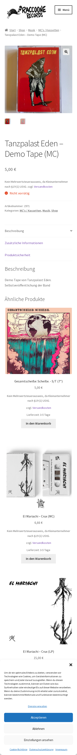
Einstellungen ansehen (38, 740)
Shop (22, 30)
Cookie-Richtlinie (18, 749)
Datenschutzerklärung (41, 749)
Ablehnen (38, 729)
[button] (71, 665)
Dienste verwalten (37, 706)
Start (12, 30)
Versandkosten (43, 186)
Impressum (61, 749)
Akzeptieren (38, 717)
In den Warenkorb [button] (38, 423)
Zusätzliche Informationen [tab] (24, 243)
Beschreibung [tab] (14, 231)
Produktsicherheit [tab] (17, 255)
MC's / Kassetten (48, 30)
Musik (31, 30)
